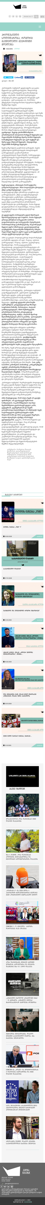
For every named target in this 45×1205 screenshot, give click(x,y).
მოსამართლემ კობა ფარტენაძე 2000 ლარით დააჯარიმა (21, 820)
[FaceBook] (8, 77)
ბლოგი (17, 48)
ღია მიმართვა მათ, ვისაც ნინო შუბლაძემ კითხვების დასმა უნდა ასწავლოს (19, 695)
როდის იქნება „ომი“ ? (12, 527)
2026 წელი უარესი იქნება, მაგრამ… (17, 736)
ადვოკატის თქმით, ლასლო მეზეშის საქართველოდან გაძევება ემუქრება (21, 1142)
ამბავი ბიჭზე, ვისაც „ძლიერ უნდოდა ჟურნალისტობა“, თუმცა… (18, 653)
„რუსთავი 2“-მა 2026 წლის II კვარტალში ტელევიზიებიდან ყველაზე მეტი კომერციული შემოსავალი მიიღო (21, 892)
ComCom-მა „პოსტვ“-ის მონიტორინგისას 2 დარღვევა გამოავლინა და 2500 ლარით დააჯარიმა (22, 1071)
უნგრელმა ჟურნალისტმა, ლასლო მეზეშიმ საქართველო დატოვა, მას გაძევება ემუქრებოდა (20, 1036)
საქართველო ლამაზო (12, 568)
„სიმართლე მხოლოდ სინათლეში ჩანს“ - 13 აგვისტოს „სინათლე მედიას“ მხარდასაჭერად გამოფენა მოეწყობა (22, 1000)
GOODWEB (28, 1202)
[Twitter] (19, 77)
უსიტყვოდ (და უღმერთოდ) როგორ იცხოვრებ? (21, 610)
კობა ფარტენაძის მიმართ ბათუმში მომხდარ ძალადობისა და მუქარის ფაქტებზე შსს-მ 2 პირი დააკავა (20, 964)
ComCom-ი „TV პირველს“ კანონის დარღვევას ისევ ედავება (19, 927)
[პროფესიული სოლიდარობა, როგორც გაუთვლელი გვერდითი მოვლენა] (22, 63)
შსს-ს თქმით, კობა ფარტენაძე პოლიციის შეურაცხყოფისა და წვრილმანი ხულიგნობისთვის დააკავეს (22, 857)
